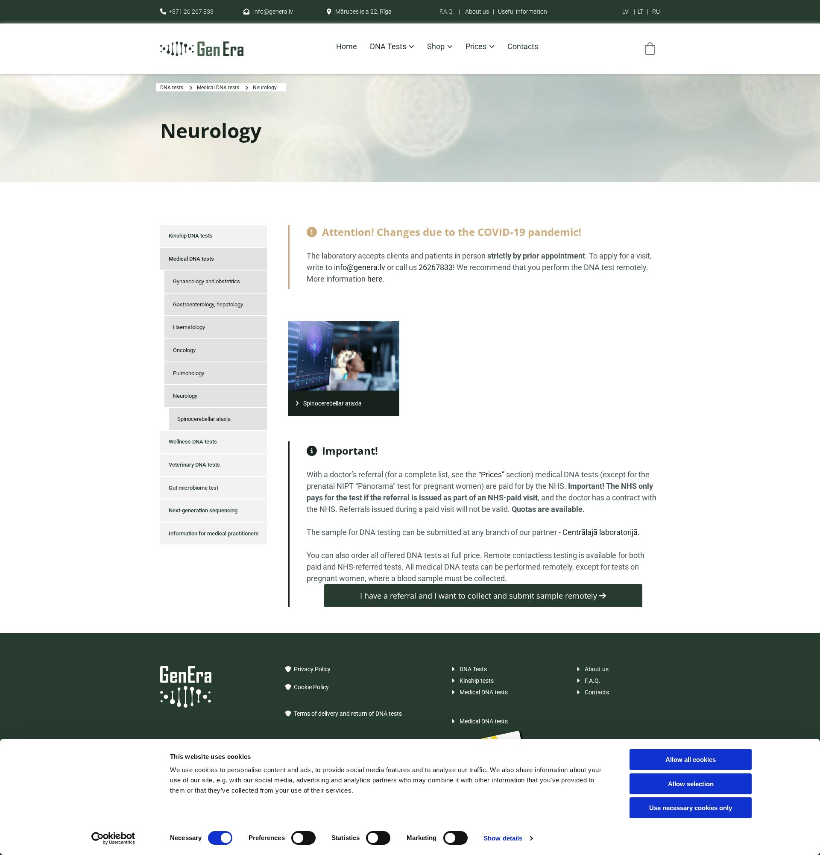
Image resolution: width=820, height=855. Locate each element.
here (375, 278)
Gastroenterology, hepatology (208, 304)
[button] (343, 403)
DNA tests (388, 47)
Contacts (522, 47)
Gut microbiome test (193, 488)
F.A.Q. (446, 11)
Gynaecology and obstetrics (206, 281)
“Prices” (492, 474)
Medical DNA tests (218, 88)
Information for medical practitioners (214, 533)
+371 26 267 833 (187, 11)
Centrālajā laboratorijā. (601, 532)
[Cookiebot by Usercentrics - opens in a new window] (113, 838)
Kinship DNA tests (191, 235)
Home (346, 47)
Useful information (522, 11)
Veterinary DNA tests (194, 464)
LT (640, 11)
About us (477, 11)
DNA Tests (469, 669)
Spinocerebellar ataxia (204, 419)
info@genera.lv (268, 11)
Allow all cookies (690, 759)
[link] (385, 49)
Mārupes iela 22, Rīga (359, 11)
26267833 (436, 267)
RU (656, 11)
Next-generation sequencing (203, 510)
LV (625, 11)
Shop (436, 47)
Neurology (265, 88)
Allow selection (691, 783)
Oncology (184, 350)
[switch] (303, 838)
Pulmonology (188, 373)
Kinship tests (472, 680)
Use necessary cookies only (690, 807)
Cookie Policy (307, 687)
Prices (476, 47)
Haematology (189, 327)
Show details (502, 838)
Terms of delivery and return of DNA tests (348, 713)
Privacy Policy (308, 669)
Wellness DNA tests (193, 441)
